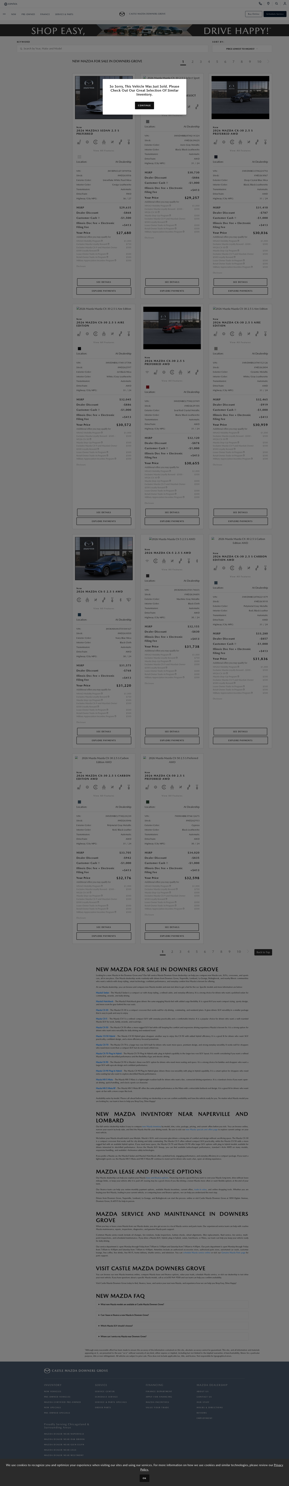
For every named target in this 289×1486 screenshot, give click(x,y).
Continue (144, 105)
